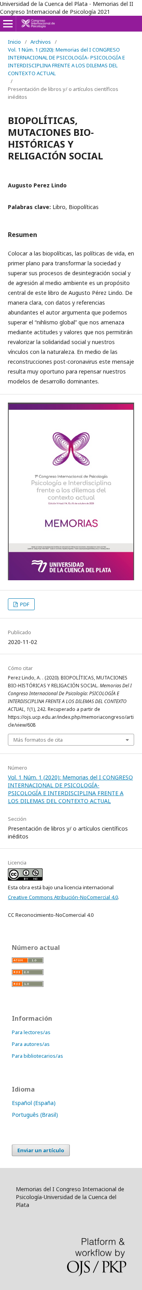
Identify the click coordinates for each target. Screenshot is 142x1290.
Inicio (14, 41)
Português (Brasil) (35, 1114)
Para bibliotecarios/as (37, 1055)
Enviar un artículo (40, 1150)
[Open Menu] (8, 23)
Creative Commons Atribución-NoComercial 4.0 (63, 897)
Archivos (40, 41)
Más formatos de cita (38, 739)
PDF (24, 604)
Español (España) (34, 1103)
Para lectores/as (31, 1032)
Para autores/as (31, 1044)
